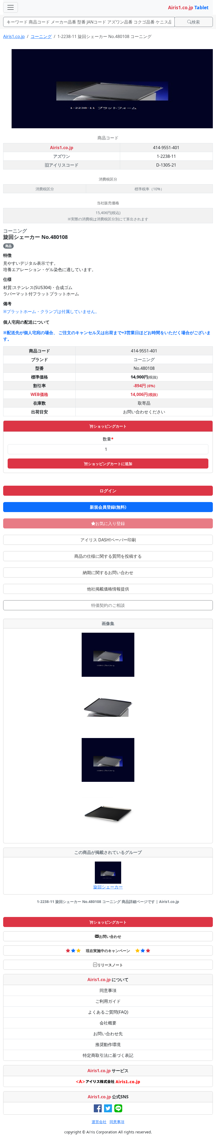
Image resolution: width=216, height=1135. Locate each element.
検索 (196, 22)
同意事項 (108, 990)
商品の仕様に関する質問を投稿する (108, 556)
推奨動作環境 (108, 1044)
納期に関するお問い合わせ (108, 572)
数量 (108, 439)
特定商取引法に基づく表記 (108, 1055)
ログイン (108, 491)
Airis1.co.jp (14, 36)
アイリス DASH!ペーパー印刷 (108, 540)
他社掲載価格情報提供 (108, 589)
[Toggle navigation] (10, 7)
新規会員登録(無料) (108, 507)
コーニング (41, 36)
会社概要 (108, 1023)
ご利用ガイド (108, 1001)
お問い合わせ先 (108, 1034)
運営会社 (99, 1121)
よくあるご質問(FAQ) (108, 1012)
